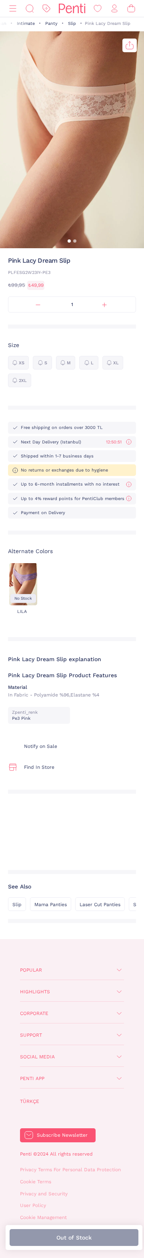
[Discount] (46, 9)
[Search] (29, 9)
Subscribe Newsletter (62, 1135)
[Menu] (13, 9)
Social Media (37, 1057)
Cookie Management (43, 1217)
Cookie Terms (35, 1181)
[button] (69, 241)
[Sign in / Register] (114, 9)
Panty (51, 23)
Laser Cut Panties (100, 904)
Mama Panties (50, 904)
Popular (31, 970)
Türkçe (29, 1101)
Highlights (35, 992)
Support (31, 1035)
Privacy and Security (44, 1194)
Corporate (34, 1013)
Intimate (26, 23)
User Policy (33, 1205)
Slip (72, 23)
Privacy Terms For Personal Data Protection (70, 1169)
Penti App (32, 1078)
